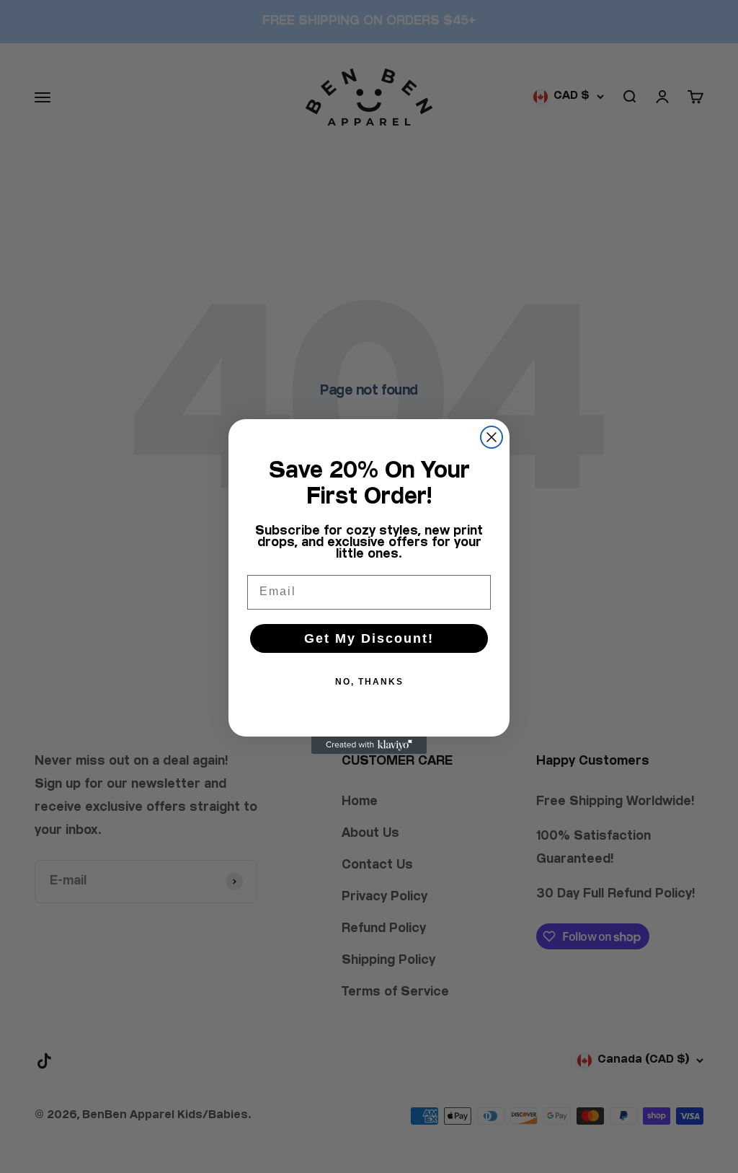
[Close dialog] (491, 437)
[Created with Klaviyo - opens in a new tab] (369, 745)
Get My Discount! (369, 638)
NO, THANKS (369, 682)
